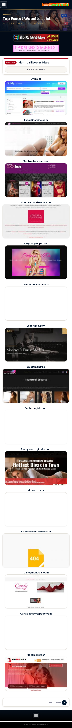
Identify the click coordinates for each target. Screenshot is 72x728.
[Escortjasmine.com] (36, 146)
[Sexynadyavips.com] (36, 269)
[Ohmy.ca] (36, 105)
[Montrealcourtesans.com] (36, 230)
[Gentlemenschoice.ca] (36, 311)
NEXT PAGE (55, 702)
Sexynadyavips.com (36, 243)
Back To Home (37, 69)
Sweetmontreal (36, 366)
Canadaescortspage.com (36, 613)
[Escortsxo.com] (36, 352)
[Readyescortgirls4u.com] (36, 475)
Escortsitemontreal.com (36, 531)
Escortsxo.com (36, 325)
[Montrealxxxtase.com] (36, 187)
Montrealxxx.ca (36, 654)
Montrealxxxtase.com (36, 161)
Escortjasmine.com (36, 120)
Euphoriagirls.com (36, 408)
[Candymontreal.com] (36, 599)
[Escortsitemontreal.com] (36, 560)
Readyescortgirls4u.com (36, 449)
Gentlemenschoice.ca (36, 284)
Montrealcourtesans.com (36, 202)
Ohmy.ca (36, 78)
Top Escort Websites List (27, 19)
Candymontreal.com (36, 572)
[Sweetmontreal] (36, 395)
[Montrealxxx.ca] (36, 681)
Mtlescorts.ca (36, 490)
